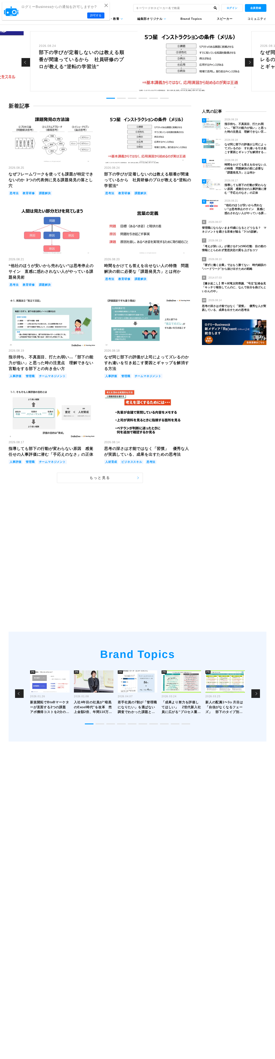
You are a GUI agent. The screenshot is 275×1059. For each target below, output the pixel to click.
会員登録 (255, 7)
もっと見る (100, 478)
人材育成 (111, 461)
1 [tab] (110, 98)
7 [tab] (153, 723)
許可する (95, 15)
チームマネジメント (52, 376)
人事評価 (15, 376)
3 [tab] (132, 98)
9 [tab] (175, 723)
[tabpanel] (137, 61)
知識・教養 (111, 18)
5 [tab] (153, 98)
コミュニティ (257, 18)
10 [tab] (186, 723)
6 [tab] (164, 98)
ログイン (232, 7)
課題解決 (45, 193)
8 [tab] (164, 723)
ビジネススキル (131, 461)
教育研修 (29, 193)
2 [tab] (121, 98)
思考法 (14, 193)
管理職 (30, 376)
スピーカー (225, 18)
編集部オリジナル (150, 18)
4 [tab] (143, 98)
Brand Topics (191, 18)
